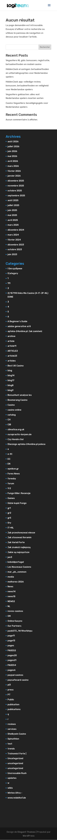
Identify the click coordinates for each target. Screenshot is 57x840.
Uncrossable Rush (17, 773)
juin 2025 (12, 210)
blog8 (11, 385)
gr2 (9, 513)
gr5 (9, 518)
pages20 (12, 655)
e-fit (10, 454)
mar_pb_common (17, 572)
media (11, 577)
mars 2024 (13, 235)
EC (9, 459)
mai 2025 (12, 215)
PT (9, 694)
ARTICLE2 (13, 351)
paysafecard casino (18, 680)
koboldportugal (16, 562)
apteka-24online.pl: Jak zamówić (25, 331)
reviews (12, 724)
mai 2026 (12, 156)
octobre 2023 (15, 249)
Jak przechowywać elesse (21, 532)
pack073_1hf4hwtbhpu (20, 631)
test (10, 743)
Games (11, 498)
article (11, 341)
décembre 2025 (16, 180)
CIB (9, 424)
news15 (11, 596)
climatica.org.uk (16, 429)
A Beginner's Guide (17, 321)
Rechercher (45, 47)
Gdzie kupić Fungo (17, 503)
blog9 (11, 390)
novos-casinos (15, 611)
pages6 (12, 670)
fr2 (9, 488)
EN (9, 464)
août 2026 (13, 141)
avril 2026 (13, 161)
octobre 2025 (15, 190)
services (12, 729)
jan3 (10, 557)
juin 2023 (12, 254)
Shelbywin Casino (17, 734)
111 (9, 283)
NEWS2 (11, 601)
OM (9, 616)
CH (9, 419)
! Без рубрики (15, 268)
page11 (11, 635)
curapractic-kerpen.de (20, 434)
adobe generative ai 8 (19, 326)
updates (12, 778)
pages (11, 645)
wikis (10, 788)
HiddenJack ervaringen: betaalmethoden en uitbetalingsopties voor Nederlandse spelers (27, 73)
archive (11, 336)
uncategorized (15, 763)
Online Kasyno (15, 621)
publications (14, 709)
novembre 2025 (16, 185)
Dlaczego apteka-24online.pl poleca (26, 444)
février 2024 (14, 239)
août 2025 (13, 200)
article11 (12, 346)
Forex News (14, 473)
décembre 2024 (16, 230)
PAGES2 (12, 650)
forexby (12, 478)
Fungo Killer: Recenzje (19, 493)
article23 (12, 356)
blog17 (11, 380)
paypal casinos (15, 675)
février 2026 (14, 171)
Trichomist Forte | (17, 753)
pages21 (12, 660)
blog (10, 370)
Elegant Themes (26, 832)
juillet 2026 (13, 146)
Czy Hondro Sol (15, 439)
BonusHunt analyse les (20, 395)
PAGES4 (12, 665)
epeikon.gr (13, 468)
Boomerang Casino (17, 400)
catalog (12, 415)
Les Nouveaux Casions (19, 567)
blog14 (11, 375)
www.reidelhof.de (17, 797)
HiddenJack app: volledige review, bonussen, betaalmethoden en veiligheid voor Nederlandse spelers (27, 85)
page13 (11, 640)
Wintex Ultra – (15, 793)
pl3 (9, 684)
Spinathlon (13, 739)
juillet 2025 (13, 205)
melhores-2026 (16, 581)
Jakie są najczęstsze (18, 552)
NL (9, 606)
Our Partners (14, 626)
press (11, 689)
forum (11, 483)
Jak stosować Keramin (19, 537)
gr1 (9, 508)
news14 (12, 591)
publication (13, 704)
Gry (9, 522)
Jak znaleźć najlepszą (19, 547)
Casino (11, 405)
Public (11, 699)
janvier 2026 (14, 176)
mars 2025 (13, 225)
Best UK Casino (16, 365)
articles (12, 360)
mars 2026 (13, 166)
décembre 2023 (16, 244)
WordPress (28, 836)
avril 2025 (13, 220)
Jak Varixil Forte (16, 542)
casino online (14, 410)
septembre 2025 (16, 195)
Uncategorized (15, 758)
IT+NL (11, 527)
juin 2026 (12, 151)
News (10, 586)
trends (11, 748)
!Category (13, 273)
